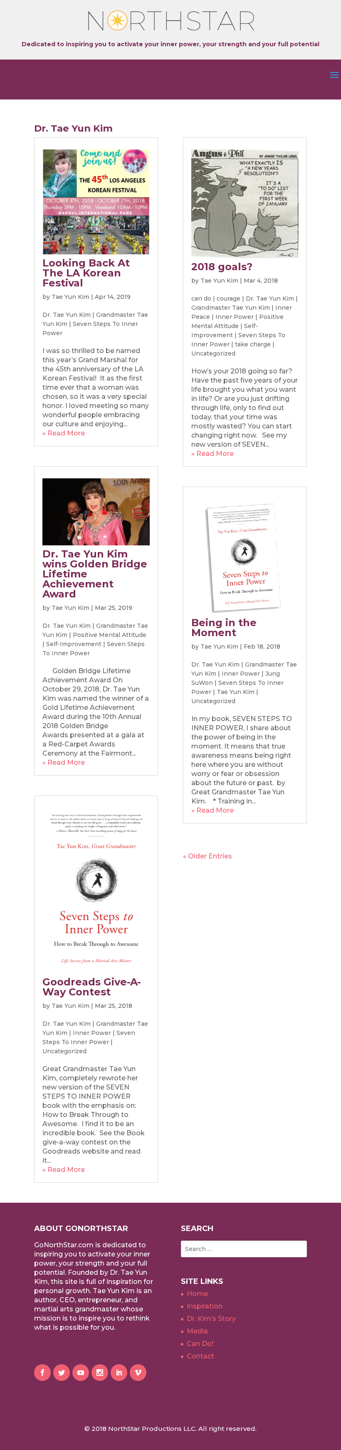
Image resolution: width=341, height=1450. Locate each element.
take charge (253, 344)
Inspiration (204, 1306)
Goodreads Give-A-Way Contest (91, 987)
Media (197, 1331)
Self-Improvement (73, 644)
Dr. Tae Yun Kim (66, 314)
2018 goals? (221, 267)
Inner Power (92, 1033)
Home (197, 1294)
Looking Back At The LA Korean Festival (86, 273)
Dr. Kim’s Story (211, 1319)
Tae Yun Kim (70, 297)
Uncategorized (64, 1051)
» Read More (63, 433)
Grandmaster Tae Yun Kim (230, 307)
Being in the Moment (224, 628)
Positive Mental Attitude (109, 635)
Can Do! (200, 1344)
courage (228, 298)
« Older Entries (207, 856)
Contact (200, 1356)
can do (201, 298)
